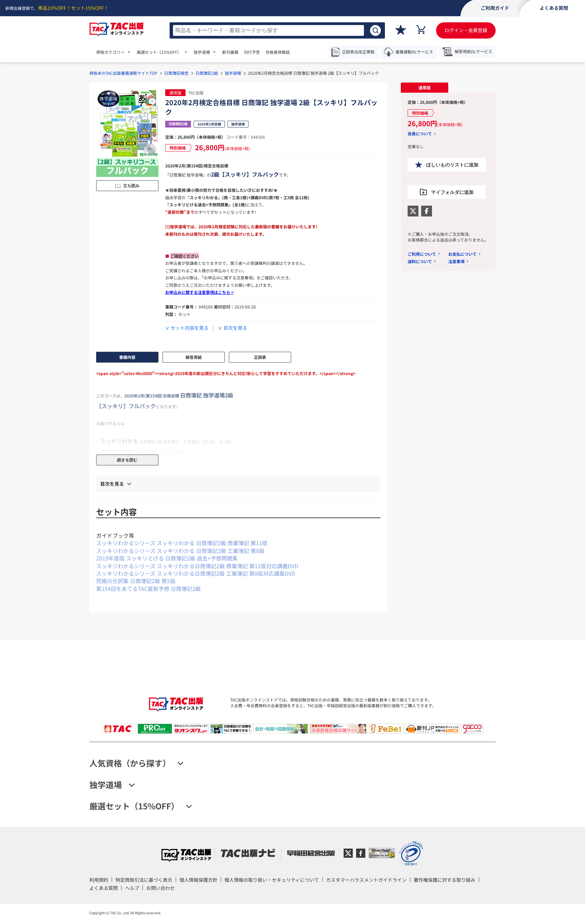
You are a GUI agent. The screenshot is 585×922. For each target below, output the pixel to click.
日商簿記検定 (176, 73)
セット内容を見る (190, 328)
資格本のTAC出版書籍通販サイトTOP (123, 73)
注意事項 (456, 261)
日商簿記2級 (206, 73)
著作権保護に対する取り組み (444, 879)
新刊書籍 (230, 52)
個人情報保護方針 (198, 879)
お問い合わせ (160, 887)
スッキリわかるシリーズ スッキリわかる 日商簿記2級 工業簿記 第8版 (180, 551)
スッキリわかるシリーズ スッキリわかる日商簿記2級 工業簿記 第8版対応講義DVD (195, 573)
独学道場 (233, 73)
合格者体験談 (277, 52)
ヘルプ (132, 887)
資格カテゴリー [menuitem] (110, 52)
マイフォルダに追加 (452, 192)
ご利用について (422, 254)
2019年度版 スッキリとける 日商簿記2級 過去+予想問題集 (167, 558)
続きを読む (127, 460)
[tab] (424, 88)
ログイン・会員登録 (466, 30)
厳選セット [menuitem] (159, 52)
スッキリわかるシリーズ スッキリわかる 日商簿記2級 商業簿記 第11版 (181, 543)
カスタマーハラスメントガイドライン (366, 879)
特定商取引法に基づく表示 (143, 879)
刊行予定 (252, 52)
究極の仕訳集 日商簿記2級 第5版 (135, 581)
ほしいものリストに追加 (452, 164)
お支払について (462, 254)
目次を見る (235, 328)
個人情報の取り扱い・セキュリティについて (271, 879)
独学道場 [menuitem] (202, 52)
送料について (420, 261)
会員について (420, 133)
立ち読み (131, 185)
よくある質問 (103, 887)
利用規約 (98, 879)
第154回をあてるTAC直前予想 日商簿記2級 (148, 588)
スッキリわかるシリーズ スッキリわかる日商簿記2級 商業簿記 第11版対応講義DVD (197, 566)
